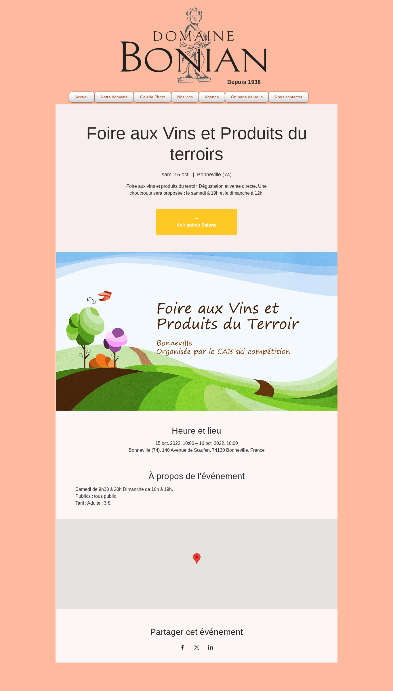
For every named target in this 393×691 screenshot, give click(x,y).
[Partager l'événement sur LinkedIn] (210, 647)
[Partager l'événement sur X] (196, 647)
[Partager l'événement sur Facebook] (182, 647)
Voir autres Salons (197, 225)
